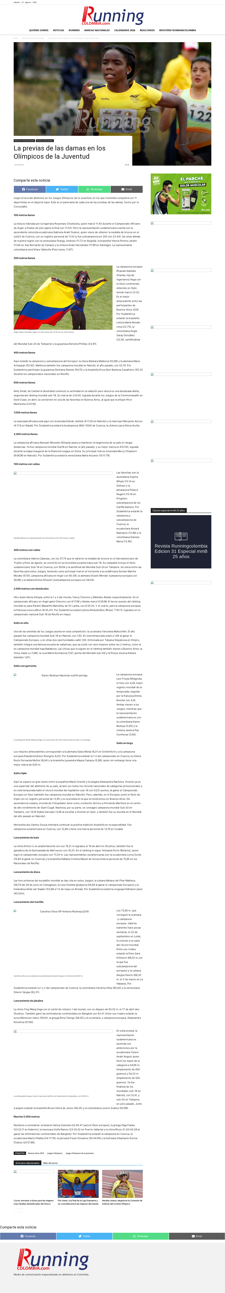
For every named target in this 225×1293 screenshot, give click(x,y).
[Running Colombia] (112, 15)
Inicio (16, 38)
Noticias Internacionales (33, 38)
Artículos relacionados (27, 1163)
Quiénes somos (38, 30)
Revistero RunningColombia (177, 30)
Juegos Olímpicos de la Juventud (80, 1153)
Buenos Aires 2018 (36, 1153)
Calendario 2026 (124, 30)
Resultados (147, 30)
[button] (207, 30)
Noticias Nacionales (45, 140)
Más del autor (50, 1163)
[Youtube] (208, 2)
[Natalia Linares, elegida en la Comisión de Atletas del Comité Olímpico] (122, 1184)
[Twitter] (203, 2)
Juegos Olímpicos (54, 1153)
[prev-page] (16, 1210)
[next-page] (21, 1210)
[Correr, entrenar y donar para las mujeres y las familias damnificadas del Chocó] (34, 1184)
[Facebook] (192, 2)
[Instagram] (198, 2)
